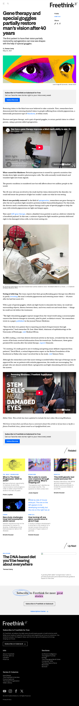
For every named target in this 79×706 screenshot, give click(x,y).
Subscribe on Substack (14, 644)
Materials (45, 665)
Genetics (57, 16)
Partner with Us (8, 656)
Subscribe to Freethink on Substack (39, 604)
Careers (6, 657)
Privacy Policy (7, 699)
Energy (44, 657)
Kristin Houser (59, 493)
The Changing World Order (51, 659)
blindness (31, 114)
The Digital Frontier (49, 656)
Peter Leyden (8, 494)
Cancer (5, 514)
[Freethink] (64, 4)
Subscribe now (12, 100)
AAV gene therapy (18, 214)
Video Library (7, 683)
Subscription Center (38, 611)
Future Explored (8, 679)
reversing (13, 296)
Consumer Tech (47, 661)
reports (42, 343)
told (24, 332)
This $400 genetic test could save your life (64, 478)
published (20, 321)
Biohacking (32, 474)
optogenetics (44, 200)
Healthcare (6, 553)
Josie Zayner (33, 493)
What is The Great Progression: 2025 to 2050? (12, 479)
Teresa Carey (9, 48)
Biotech (44, 666)
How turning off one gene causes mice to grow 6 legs (37, 519)
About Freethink (8, 654)
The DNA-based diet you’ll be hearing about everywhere (19, 560)
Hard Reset (7, 675)
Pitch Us (6, 659)
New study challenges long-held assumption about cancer (13, 519)
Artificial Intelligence (49, 654)
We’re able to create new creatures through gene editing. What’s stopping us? (38, 480)
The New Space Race (49, 663)
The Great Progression (11, 474)
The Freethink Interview (11, 677)
